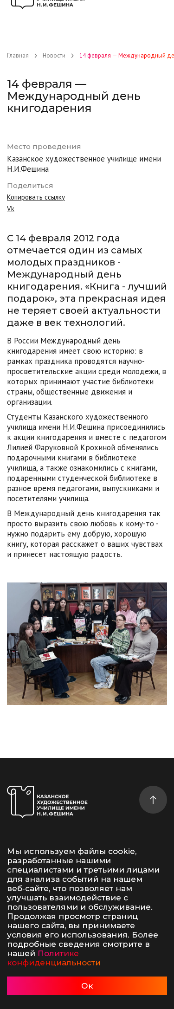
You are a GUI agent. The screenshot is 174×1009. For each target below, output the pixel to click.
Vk (10, 208)
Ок (87, 985)
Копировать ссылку (36, 197)
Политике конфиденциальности (54, 958)
